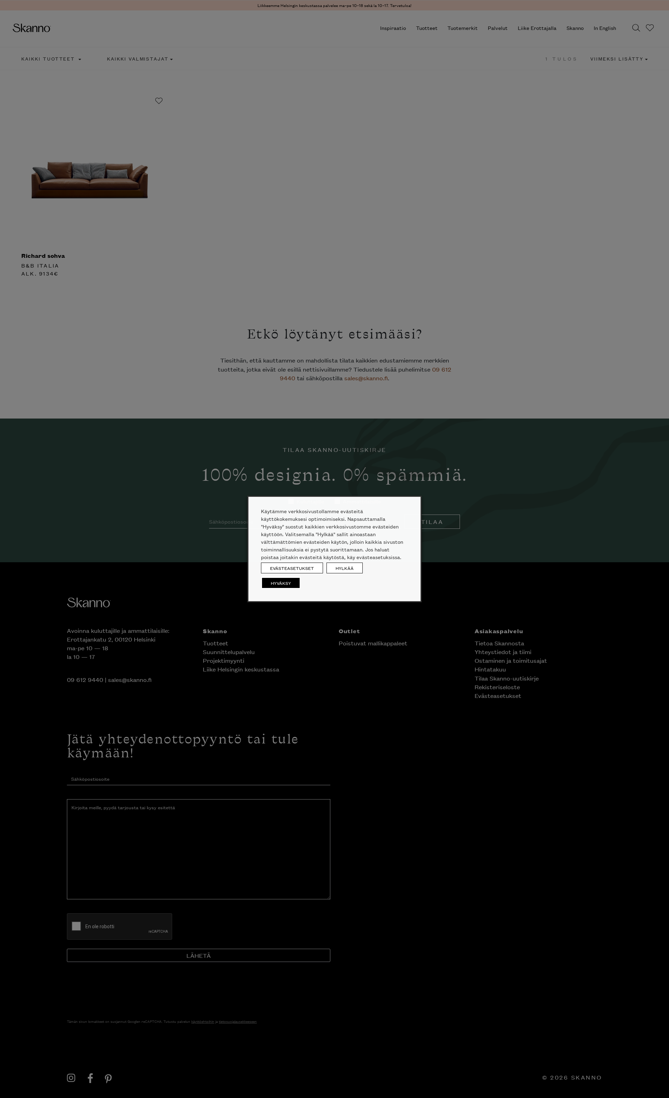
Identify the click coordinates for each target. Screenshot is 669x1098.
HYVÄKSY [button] (281, 583)
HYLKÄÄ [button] (345, 568)
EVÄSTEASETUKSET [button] (292, 568)
